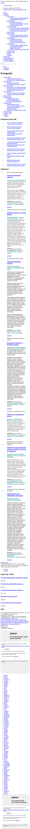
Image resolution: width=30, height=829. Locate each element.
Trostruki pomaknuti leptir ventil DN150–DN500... (14, 577)
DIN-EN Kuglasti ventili (16, 41)
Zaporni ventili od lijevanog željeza (19, 35)
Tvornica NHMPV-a (9, 61)
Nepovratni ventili (11, 26)
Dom (5, 12)
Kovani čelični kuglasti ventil (17, 42)
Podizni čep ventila (15, 48)
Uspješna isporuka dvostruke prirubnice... (12, 590)
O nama (6, 13)
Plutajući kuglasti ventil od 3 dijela (15, 165)
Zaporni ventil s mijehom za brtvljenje (14, 621)
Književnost (7, 56)
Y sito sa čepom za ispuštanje (14, 124)
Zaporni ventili (10, 33)
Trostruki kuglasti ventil (16, 25)
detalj (10, 207)
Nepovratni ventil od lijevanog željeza (19, 28)
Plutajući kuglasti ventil (16, 22)
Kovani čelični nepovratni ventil (18, 31)
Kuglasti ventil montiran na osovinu (19, 23)
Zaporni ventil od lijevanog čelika (18, 36)
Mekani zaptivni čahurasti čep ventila (19, 49)
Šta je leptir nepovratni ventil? (9, 596)
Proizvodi (6, 15)
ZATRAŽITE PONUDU (7, 615)
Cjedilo (9, 53)
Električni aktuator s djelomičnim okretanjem (15, 494)
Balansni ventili (11, 52)
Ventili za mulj (10, 51)
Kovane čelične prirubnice (13, 128)
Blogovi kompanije (9, 58)
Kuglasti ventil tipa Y (14, 624)
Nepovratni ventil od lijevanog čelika (19, 29)
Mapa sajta (14, 618)
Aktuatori (9, 55)
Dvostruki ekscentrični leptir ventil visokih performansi (15, 145)
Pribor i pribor (10, 32)
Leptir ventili (10, 16)
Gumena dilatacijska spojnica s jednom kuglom (15, 134)
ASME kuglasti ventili (16, 39)
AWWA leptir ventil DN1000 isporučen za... (12, 584)
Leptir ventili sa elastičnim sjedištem (19, 18)
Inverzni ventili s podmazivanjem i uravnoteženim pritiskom (19, 46)
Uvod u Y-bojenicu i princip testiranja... (11, 602)
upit (8, 207)
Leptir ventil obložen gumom (8, 619)
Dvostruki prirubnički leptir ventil (15, 139)
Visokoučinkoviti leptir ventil (17, 19)
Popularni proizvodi (6, 618)
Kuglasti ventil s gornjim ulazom (15, 150)
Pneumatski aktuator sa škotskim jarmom (15, 343)
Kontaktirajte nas (8, 59)
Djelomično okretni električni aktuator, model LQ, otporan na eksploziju (16, 449)
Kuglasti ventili (11, 21)
